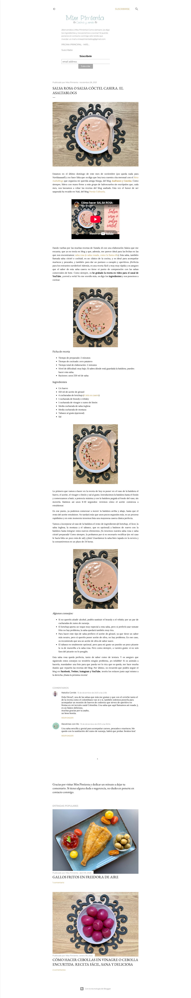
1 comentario (58, 882)
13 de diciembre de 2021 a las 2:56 (92, 693)
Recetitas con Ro (70, 724)
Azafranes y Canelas (121, 180)
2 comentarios (59, 970)
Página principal (71, 44)
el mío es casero (91, 395)
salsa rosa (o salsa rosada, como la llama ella (96, 255)
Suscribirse (122, 9)
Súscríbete (86, 56)
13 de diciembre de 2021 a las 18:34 (95, 724)
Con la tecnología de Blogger (98, 989)
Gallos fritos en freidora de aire (85, 877)
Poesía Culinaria (97, 191)
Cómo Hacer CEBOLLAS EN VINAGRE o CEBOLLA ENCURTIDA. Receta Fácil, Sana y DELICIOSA (95, 962)
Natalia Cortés (68, 692)
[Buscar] (136, 8)
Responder (67, 718)
